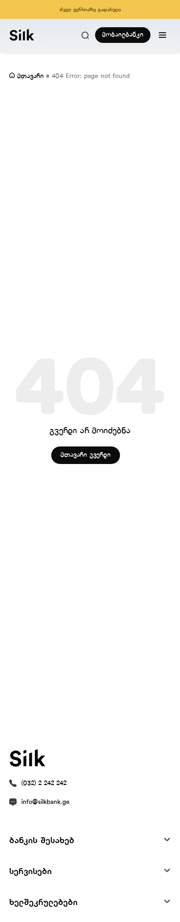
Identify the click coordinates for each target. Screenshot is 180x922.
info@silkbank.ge (45, 802)
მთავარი (30, 76)
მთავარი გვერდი (85, 455)
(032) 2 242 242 (43, 783)
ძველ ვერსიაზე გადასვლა (90, 9)
